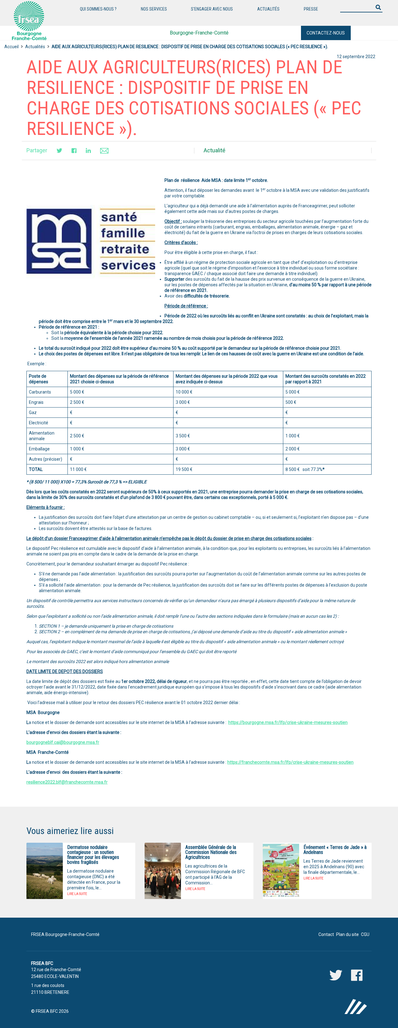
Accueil (11, 46)
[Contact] (104, 150)
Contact (326, 934)
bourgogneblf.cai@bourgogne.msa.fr (62, 742)
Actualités (35, 46)
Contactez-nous (326, 32)
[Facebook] (74, 150)
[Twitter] (59, 150)
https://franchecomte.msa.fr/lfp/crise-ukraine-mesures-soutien (290, 762)
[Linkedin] (88, 150)
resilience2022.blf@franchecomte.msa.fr (67, 782)
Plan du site (347, 934)
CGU (365, 934)
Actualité (214, 150)
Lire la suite (77, 894)
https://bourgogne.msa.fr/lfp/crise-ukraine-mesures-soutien (288, 722)
